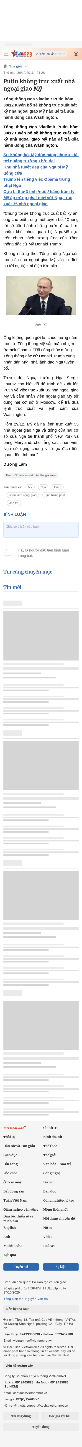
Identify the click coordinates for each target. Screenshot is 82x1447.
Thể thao (50, 1146)
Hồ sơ (47, 1228)
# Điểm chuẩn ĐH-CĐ (50, 54)
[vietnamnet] (21, 56)
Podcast (49, 1246)
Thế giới (15, 66)
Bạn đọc (49, 1191)
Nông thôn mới (55, 1209)
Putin (57, 487)
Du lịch (48, 1182)
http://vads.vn (27, 1399)
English (9, 1228)
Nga (43, 487)
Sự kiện (61, 1267)
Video (48, 1237)
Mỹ (30, 487)
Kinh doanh (52, 1137)
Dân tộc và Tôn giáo (19, 1146)
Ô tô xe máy (12, 1182)
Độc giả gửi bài (60, 1416)
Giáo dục (10, 1155)
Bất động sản (13, 1191)
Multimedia (12, 1246)
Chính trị (50, 1128)
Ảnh (6, 1237)
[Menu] (6, 54)
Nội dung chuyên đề (59, 1219)
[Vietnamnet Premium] (14, 1130)
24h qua (9, 1255)
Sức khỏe (10, 1173)
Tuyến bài (21, 1267)
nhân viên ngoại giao (22, 495)
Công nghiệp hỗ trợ (58, 1200)
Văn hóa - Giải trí (57, 1164)
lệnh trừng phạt (55, 495)
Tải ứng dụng (21, 1416)
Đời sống (10, 1164)
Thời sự (9, 1137)
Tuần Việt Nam (15, 1200)
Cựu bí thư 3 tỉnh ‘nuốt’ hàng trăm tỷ (38, 191)
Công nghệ (52, 1173)
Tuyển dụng (41, 1427)
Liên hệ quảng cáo (19, 1365)
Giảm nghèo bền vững (20, 1209)
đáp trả (13, 503)
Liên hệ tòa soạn (18, 1309)
